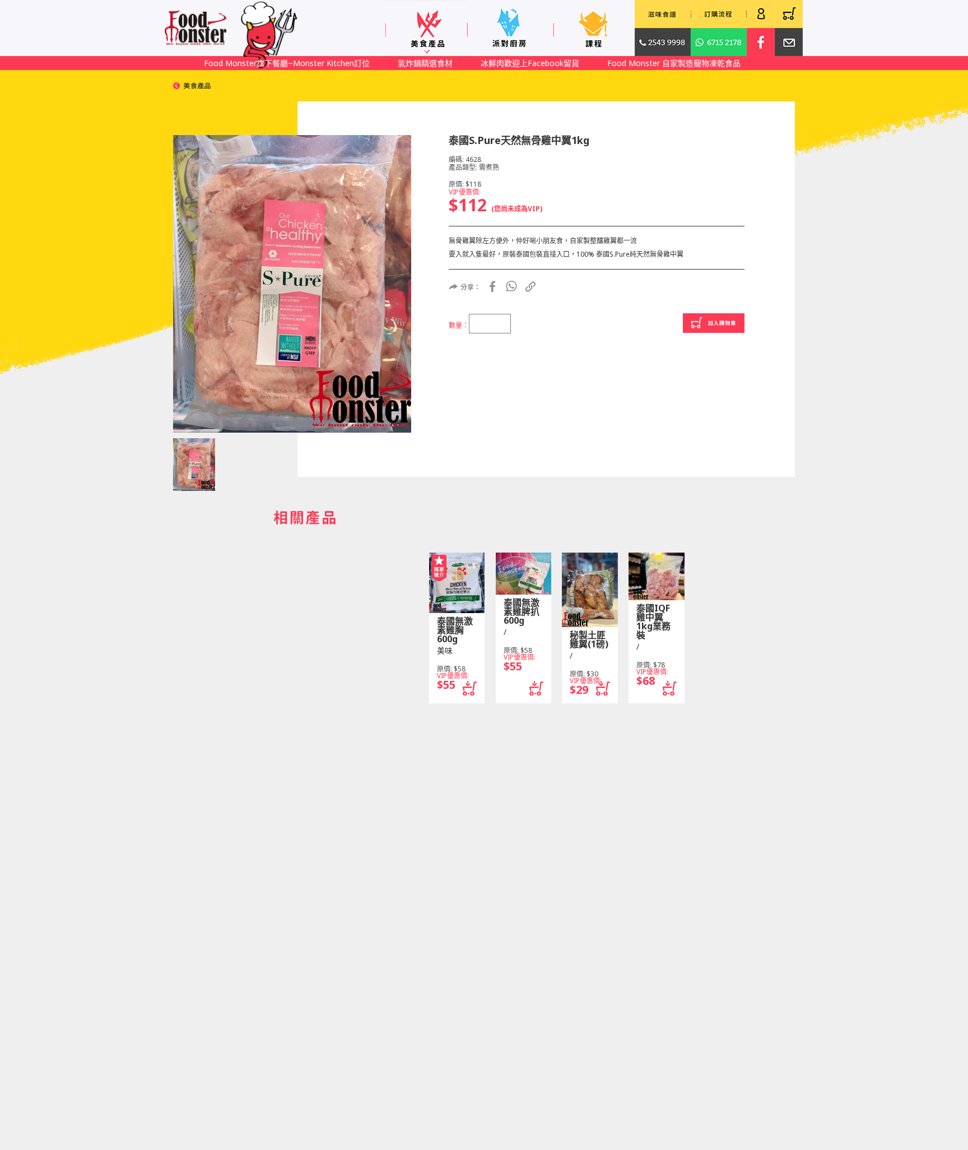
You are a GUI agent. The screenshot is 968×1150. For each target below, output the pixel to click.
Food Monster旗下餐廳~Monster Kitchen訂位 (287, 63)
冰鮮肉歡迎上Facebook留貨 (530, 63)
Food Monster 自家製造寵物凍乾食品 (674, 63)
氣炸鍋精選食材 (425, 63)
